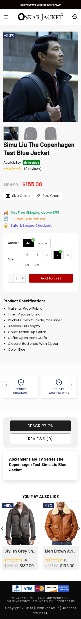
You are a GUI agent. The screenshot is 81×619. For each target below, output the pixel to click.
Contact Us (66, 601)
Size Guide (20, 195)
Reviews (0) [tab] (40, 439)
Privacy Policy (22, 598)
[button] (6, 16)
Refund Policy (43, 601)
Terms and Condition (52, 598)
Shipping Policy (18, 601)
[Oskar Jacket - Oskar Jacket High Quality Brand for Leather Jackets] (40, 17)
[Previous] (11, 77)
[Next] (70, 77)
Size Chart (51, 195)
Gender (13, 242)
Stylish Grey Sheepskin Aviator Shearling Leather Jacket (20, 551)
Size (11, 259)
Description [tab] (40, 426)
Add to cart (51, 278)
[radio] (28, 243)
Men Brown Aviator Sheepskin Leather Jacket (60, 551)
